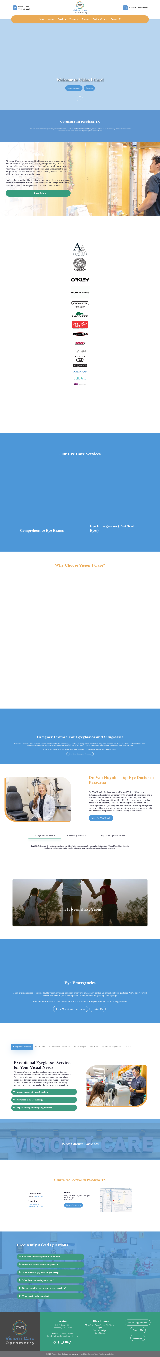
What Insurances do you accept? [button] (38, 1280)
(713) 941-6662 (39, 1197)
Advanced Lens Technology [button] (30, 1099)
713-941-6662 (60, 1001)
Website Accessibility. (106, 1354)
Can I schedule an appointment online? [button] (41, 1256)
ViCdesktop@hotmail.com (66, 1336)
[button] (73, 88)
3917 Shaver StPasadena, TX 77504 (35, 1205)
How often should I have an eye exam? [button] (41, 1264)
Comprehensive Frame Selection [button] (32, 1092)
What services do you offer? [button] (35, 1296)
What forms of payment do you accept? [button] (41, 1272)
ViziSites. (84, 1354)
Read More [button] (40, 193)
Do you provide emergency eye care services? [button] (44, 1288)
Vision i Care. (56, 1354)
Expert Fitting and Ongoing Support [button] (34, 1107)
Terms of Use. (93, 1354)
